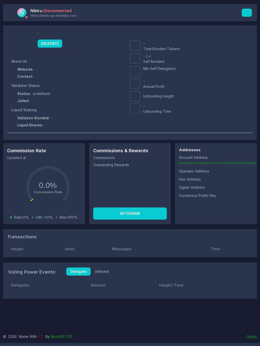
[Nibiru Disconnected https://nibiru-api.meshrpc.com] (23, 12)
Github (251, 337)
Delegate (50, 43)
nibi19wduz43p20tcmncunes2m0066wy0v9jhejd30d (218, 163)
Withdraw (130, 213)
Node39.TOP (62, 336)
